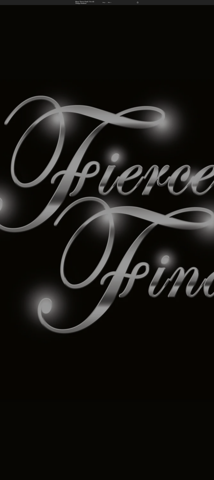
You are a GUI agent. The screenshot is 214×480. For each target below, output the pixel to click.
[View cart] (138, 2)
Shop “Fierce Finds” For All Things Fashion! (84, 2)
